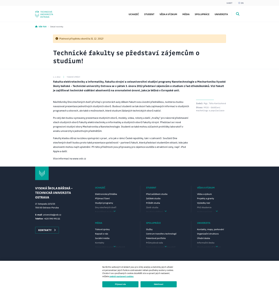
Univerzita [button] (221, 14)
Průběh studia (153, 202)
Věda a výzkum (168, 14)
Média (98, 222)
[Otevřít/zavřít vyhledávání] (237, 14)
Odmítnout (158, 284)
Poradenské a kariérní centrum (54, 9)
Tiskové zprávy (102, 229)
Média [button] (185, 14)
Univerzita (203, 222)
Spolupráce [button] (202, 14)
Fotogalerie (48, 12)
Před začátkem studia (156, 194)
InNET (229, 3)
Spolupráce (153, 222)
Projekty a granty (205, 198)
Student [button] (149, 14)
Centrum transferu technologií (161, 233)
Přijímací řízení (102, 198)
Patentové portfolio (156, 238)
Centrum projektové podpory (59, 12)
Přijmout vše (120, 284)
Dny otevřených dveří (105, 207)
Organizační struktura (208, 233)
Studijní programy (104, 202)
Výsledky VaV (203, 202)
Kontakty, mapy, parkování (210, 229)
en (242, 3)
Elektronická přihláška (106, 194)
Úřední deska (203, 238)
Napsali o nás (101, 233)
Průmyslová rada (154, 242)
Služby (149, 229)
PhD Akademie (50, 12)
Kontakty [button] (45, 230)
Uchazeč (100, 187)
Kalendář (46, 12)
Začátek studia (153, 198)
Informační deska (205, 242)
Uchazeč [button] (134, 14)
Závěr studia (152, 207)
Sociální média (102, 238)
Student (151, 187)
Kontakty (99, 242)
